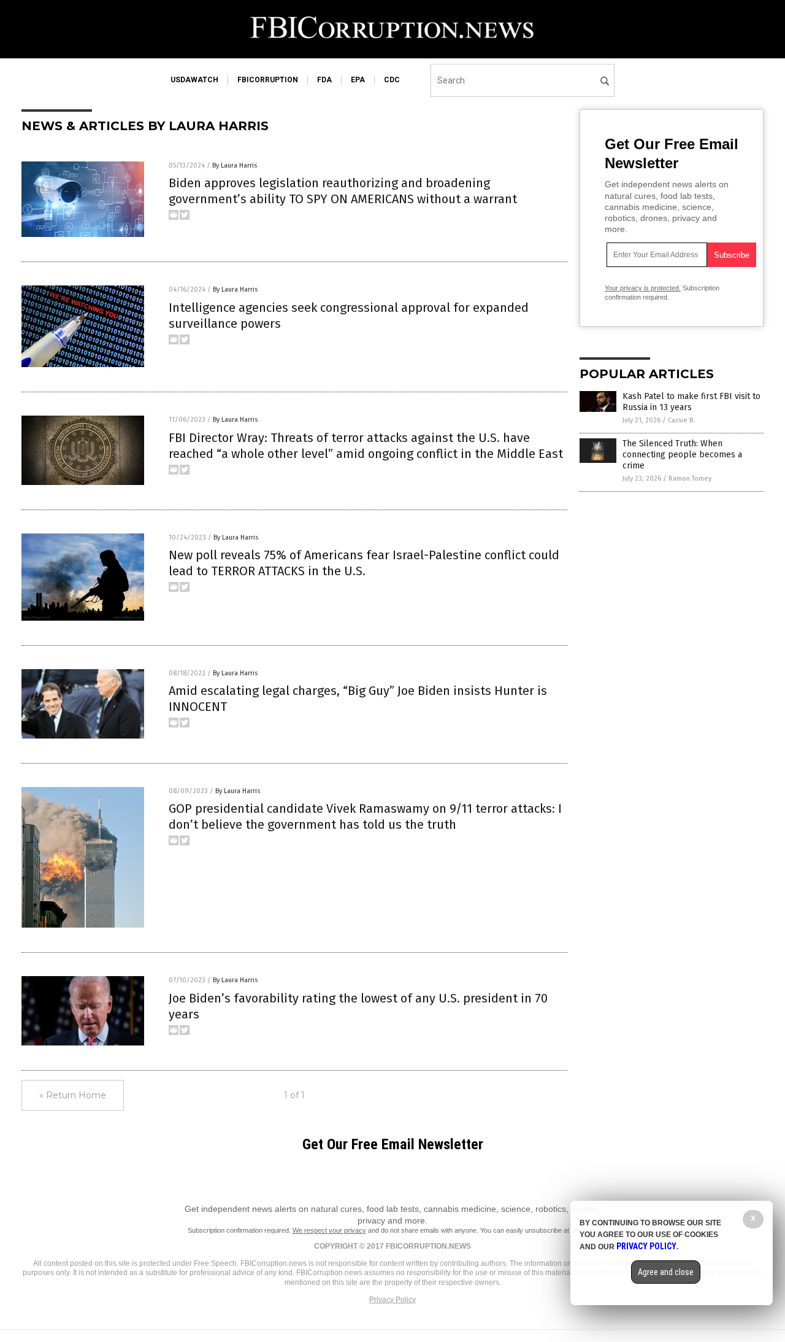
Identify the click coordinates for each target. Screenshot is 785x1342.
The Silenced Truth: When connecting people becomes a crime (682, 454)
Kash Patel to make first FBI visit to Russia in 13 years (691, 402)
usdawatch (194, 80)
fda (324, 80)
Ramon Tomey (689, 479)
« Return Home (72, 1095)
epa (358, 80)
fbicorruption (267, 80)
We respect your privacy (329, 1230)
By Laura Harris (234, 165)
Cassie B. (681, 420)
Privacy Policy (392, 1299)
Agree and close (666, 1272)
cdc (392, 80)
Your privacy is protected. (643, 288)
